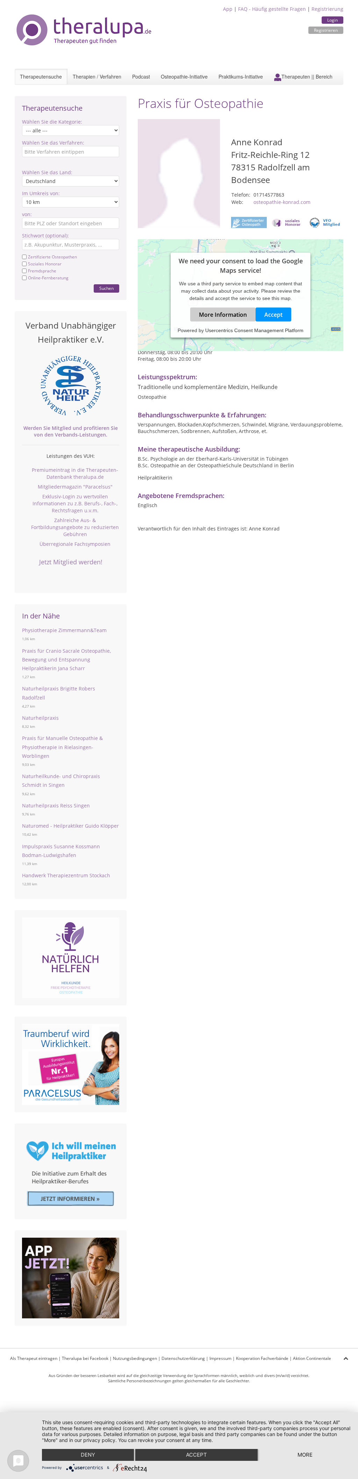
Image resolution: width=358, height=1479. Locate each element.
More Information (223, 315)
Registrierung (327, 9)
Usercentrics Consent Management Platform (254, 330)
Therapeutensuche (41, 76)
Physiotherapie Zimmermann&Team (64, 630)
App (227, 9)
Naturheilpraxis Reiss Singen (56, 805)
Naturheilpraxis (40, 718)
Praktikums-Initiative (241, 76)
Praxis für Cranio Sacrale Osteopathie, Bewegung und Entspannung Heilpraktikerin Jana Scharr (66, 659)
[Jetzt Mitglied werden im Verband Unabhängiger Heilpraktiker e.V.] (70, 385)
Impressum (220, 1358)
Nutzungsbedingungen (135, 1358)
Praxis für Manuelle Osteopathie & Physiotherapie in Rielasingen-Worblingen (62, 747)
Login (332, 20)
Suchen (106, 288)
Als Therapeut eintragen (33, 1358)
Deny (88, 1454)
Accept (273, 315)
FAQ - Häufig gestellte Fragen (272, 9)
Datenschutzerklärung (183, 1358)
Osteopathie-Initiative (184, 76)
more (305, 1454)
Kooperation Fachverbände (262, 1358)
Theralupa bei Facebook (85, 1358)
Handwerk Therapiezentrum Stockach (66, 875)
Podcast (141, 76)
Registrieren (326, 30)
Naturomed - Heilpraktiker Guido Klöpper (70, 825)
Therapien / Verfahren (97, 76)
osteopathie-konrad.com (281, 202)
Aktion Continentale (312, 1358)
